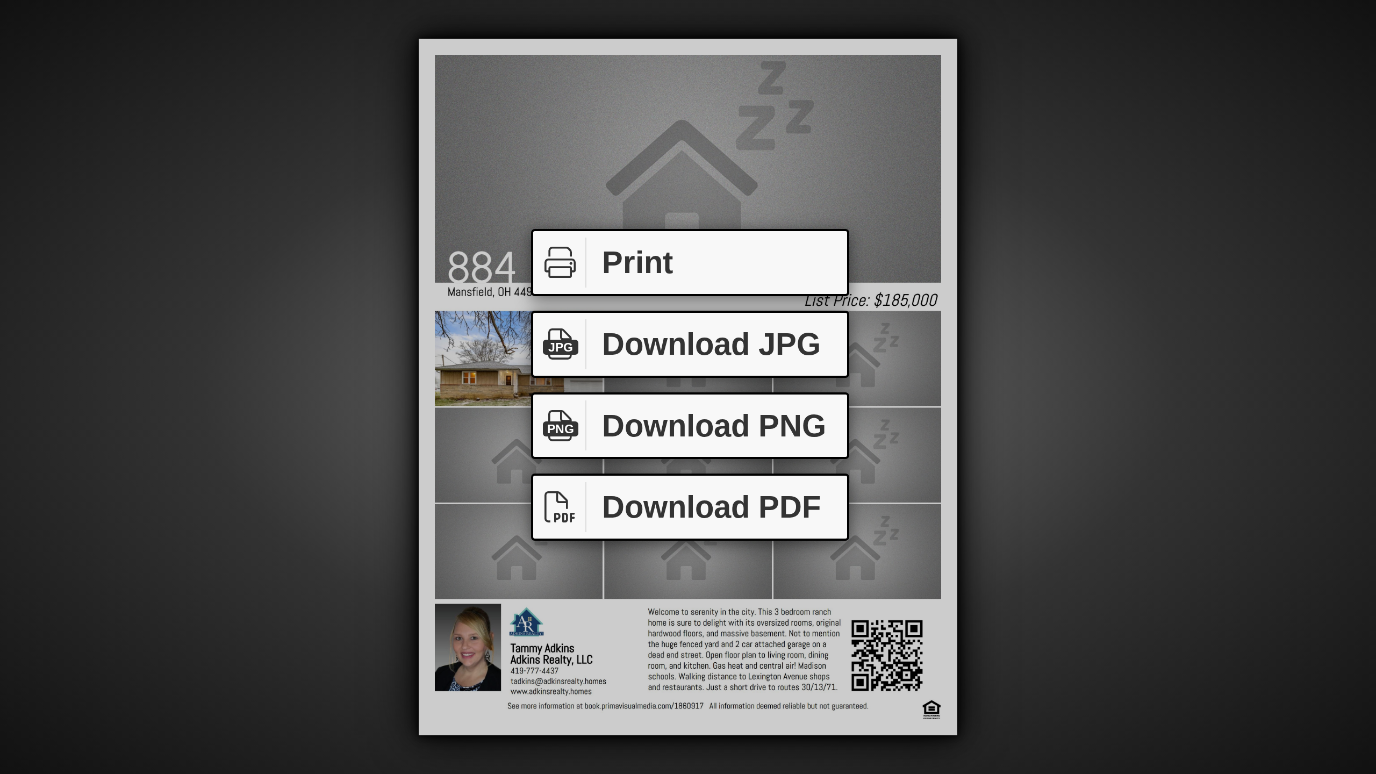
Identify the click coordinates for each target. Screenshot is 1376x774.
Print (637, 262)
